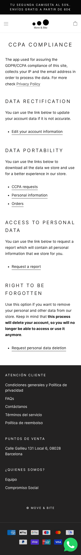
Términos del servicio (23, 415)
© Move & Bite (40, 508)
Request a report (26, 266)
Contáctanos (16, 406)
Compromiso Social (21, 488)
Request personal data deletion (39, 348)
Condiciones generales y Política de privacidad (36, 388)
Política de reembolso (24, 423)
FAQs (9, 398)
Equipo (11, 479)
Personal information (30, 195)
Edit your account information (37, 131)
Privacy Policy (28, 84)
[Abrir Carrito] (75, 23)
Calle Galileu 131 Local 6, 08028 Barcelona (33, 451)
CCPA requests (25, 187)
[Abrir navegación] (6, 24)
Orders (18, 203)
